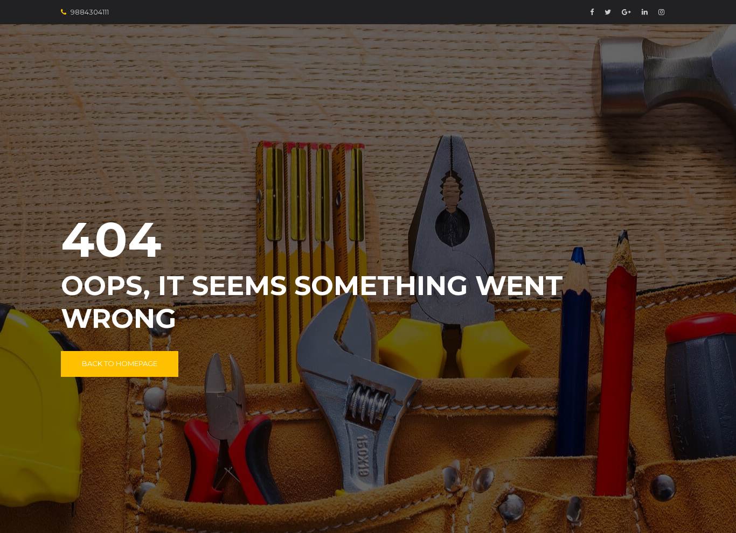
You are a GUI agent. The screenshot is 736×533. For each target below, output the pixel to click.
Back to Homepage (119, 363)
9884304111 (90, 12)
